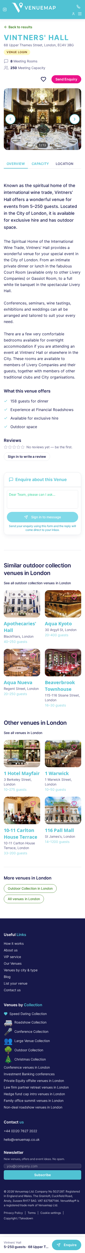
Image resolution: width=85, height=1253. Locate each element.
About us (10, 950)
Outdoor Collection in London (30, 888)
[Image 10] (73, 820)
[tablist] (42, 164)
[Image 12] (78, 820)
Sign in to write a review (27, 456)
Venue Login (17, 52)
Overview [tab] (16, 164)
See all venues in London (23, 733)
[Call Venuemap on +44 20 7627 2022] (78, 6)
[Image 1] (12, 614)
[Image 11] (75, 820)
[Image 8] (32, 614)
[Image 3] (17, 614)
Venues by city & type (21, 970)
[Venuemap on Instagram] (5, 9)
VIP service (12, 957)
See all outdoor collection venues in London (37, 583)
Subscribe (42, 1175)
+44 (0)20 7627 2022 (20, 1131)
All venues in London (24, 899)
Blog (7, 977)
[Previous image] (9, 604)
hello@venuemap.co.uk (22, 1139)
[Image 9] (70, 820)
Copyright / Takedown (18, 1218)
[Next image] (34, 604)
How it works (14, 943)
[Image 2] (15, 614)
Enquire (70, 1245)
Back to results (20, 27)
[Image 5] (23, 614)
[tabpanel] (42, 317)
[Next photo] (74, 119)
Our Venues (12, 963)
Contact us (12, 990)
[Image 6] (26, 614)
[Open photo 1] (42, 119)
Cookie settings (50, 1213)
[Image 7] (29, 614)
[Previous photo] (10, 119)
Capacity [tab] (40, 164)
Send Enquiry (66, 79)
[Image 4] (20, 614)
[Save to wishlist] (43, 79)
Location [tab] (64, 164)
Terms (32, 1213)
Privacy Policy (13, 1213)
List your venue (15, 983)
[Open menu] (77, 13)
